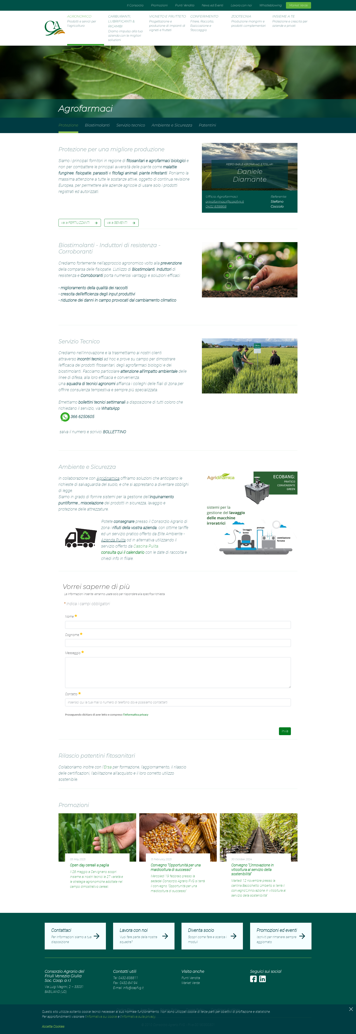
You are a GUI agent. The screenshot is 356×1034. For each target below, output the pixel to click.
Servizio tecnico (130, 125)
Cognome (72, 635)
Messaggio (73, 653)
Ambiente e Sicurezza (172, 125)
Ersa (108, 767)
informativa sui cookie (101, 1017)
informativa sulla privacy (138, 1017)
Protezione (68, 125)
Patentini (207, 125)
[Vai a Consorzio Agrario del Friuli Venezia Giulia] (55, 28)
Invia (285, 731)
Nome (69, 617)
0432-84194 (128, 983)
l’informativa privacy (136, 714)
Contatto (71, 694)
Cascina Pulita (146, 546)
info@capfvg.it (133, 988)
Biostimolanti (97, 125)
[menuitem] (135, 5)
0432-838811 (128, 978)
